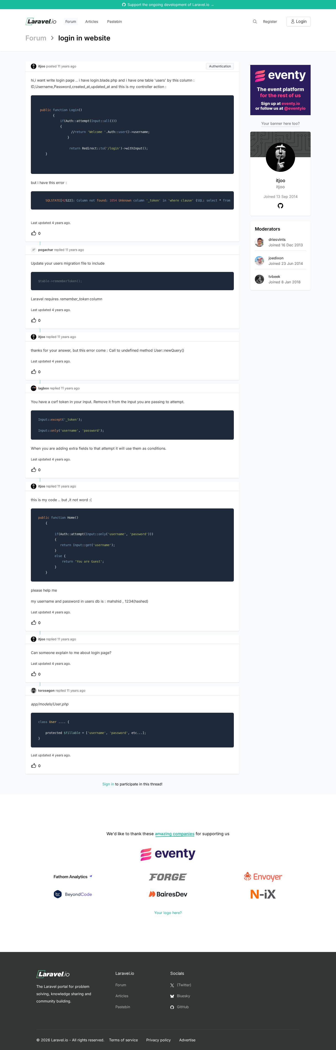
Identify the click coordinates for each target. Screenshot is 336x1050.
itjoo (280, 183)
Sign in (108, 784)
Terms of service (124, 1040)
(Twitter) (183, 985)
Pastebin (114, 21)
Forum (70, 21)
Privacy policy (159, 1040)
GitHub (182, 1007)
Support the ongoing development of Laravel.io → (171, 4)
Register (270, 21)
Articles (91, 21)
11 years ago (74, 250)
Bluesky (183, 996)
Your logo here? (168, 912)
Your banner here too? (280, 123)
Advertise (187, 1040)
